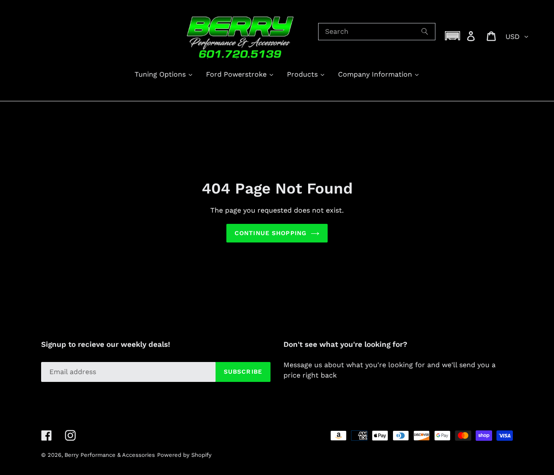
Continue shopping (270, 232)
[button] (452, 35)
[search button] (425, 31)
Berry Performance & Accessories (109, 455)
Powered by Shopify (184, 455)
